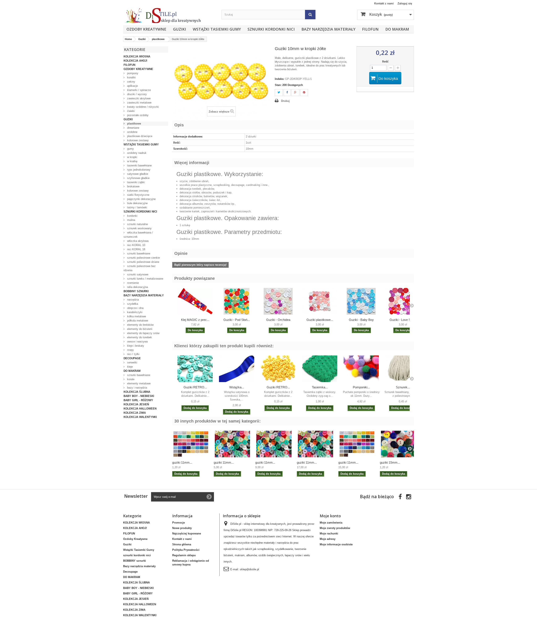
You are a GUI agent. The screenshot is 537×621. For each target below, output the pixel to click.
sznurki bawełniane (138, 253)
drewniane (132, 127)
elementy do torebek (139, 337)
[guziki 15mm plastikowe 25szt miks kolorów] (398, 444)
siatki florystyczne (137, 194)
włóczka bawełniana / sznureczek (138, 234)
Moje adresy (327, 539)
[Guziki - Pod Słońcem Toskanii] (236, 301)
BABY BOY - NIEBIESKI (139, 396)
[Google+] (295, 92)
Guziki (179, 29)
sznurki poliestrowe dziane (142, 261)
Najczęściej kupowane (186, 533)
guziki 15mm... (390, 462)
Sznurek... (403, 387)
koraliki (131, 77)
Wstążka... (236, 387)
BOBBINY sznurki (136, 291)
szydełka (132, 303)
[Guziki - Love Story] (402, 301)
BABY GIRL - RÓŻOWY (138, 400)
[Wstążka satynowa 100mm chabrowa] (236, 368)
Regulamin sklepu (184, 555)
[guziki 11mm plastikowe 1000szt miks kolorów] (315, 444)
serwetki (131, 362)
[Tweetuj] (279, 92)
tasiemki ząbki (135, 182)
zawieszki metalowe (138, 102)
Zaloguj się (405, 3)
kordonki (131, 215)
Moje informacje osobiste (336, 544)
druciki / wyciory (136, 94)
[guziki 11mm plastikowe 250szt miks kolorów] (232, 444)
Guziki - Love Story (403, 320)
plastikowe (133, 123)
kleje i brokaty (135, 345)
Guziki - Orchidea (278, 320)
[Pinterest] (304, 92)
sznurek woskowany (139, 228)
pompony (132, 73)
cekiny (130, 81)
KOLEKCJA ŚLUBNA (137, 391)
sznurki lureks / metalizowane (144, 278)
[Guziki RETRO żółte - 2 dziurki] (278, 368)
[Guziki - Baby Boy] (361, 301)
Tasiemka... (320, 387)
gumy (130, 148)
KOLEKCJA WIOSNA (137, 56)
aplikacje (132, 85)
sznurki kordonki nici (271, 29)
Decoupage (132, 358)
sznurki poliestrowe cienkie (143, 257)
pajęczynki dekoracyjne (141, 199)
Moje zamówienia (331, 522)
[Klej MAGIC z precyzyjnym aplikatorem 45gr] (195, 301)
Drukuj (285, 100)
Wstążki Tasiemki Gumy (217, 29)
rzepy (130, 349)
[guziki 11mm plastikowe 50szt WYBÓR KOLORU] (191, 444)
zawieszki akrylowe (138, 98)
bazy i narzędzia (136, 387)
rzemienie (132, 282)
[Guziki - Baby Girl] (319, 301)
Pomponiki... (361, 387)
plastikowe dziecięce (139, 136)
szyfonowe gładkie (138, 178)
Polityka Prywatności (185, 549)
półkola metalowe (137, 320)
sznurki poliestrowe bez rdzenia (140, 268)
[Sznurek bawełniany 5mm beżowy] (402, 368)
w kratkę (131, 161)
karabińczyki (134, 312)
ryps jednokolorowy (138, 169)
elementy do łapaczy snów (142, 333)
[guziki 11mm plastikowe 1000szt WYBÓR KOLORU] (357, 444)
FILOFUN (370, 29)
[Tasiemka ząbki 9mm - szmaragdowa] (319, 368)
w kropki (131, 157)
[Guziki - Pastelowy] (278, 301)
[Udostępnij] (287, 92)
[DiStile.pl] (170, 15)
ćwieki (130, 111)
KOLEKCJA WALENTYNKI (140, 417)
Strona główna (181, 544)
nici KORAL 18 (135, 249)
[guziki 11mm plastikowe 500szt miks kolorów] (274, 444)
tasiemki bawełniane (139, 165)
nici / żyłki (132, 354)
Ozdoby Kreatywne (146, 29)
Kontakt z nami (384, 3)
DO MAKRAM (397, 29)
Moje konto (330, 515)
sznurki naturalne (137, 224)
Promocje (178, 522)
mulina (130, 220)
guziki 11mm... (182, 462)
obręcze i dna (134, 308)
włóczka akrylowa (137, 240)
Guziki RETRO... (195, 387)
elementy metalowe (138, 383)
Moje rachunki (329, 533)
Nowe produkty (182, 528)
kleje (129, 366)
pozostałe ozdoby (137, 115)
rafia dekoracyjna (137, 287)
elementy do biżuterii (139, 329)
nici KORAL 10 (135, 245)
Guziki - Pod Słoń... (236, 320)
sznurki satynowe (137, 274)
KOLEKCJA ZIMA (135, 412)
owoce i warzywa (137, 341)
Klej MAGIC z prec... (195, 320)
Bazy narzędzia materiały (328, 29)
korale (130, 379)
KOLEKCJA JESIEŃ (136, 404)
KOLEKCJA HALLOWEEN (140, 408)
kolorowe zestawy (137, 140)
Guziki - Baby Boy (361, 320)
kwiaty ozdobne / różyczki (142, 106)
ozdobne (131, 132)
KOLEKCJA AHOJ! (135, 60)
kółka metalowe (136, 316)
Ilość (385, 61)
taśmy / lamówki (136, 207)
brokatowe (132, 186)
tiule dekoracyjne (137, 203)
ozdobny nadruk (136, 152)
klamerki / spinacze (138, 90)
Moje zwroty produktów (335, 528)
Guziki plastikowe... (319, 320)
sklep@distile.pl (249, 569)
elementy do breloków (140, 324)
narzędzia (132, 299)
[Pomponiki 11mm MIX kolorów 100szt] (361, 368)
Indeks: (279, 78)
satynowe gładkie (137, 173)
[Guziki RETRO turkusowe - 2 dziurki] (195, 368)
